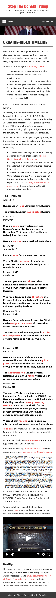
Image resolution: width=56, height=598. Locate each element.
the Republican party (34, 448)
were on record (33, 440)
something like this (36, 66)
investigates (34, 211)
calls (29, 281)
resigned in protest (21, 323)
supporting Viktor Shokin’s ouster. (36, 451)
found (31, 375)
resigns (23, 420)
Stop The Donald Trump (28, 6)
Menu (10, 21)
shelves (17, 241)
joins (21, 205)
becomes (24, 261)
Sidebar (45, 21)
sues (15, 255)
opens (16, 225)
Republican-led (17, 372)
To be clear (8, 428)
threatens (37, 296)
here (16, 510)
